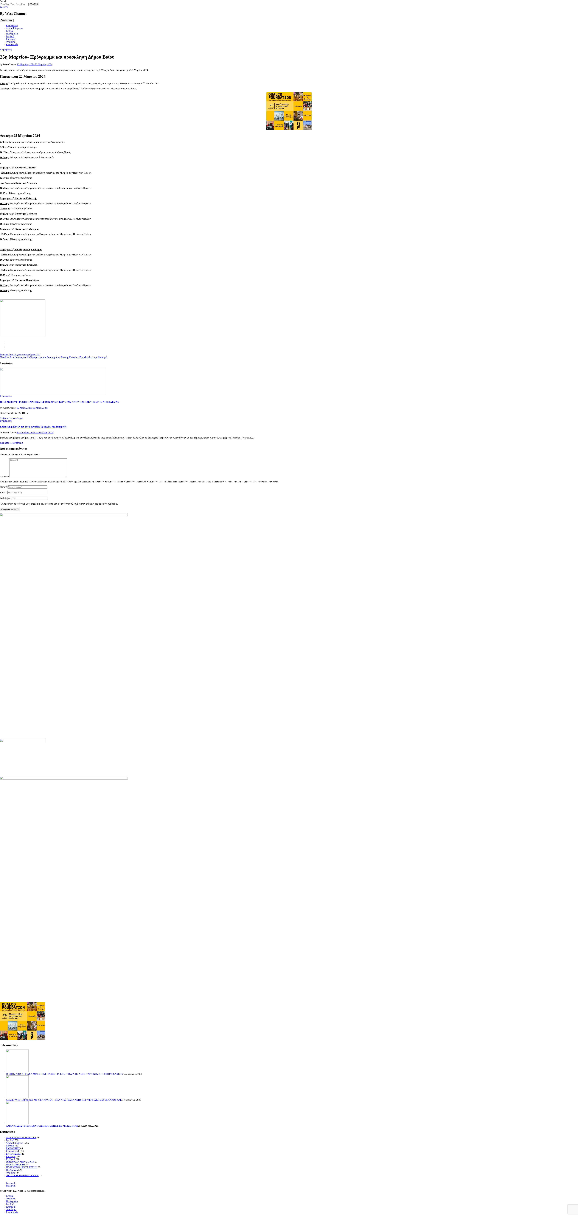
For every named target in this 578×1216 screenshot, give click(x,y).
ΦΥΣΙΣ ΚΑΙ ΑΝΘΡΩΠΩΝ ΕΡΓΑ (22, 1175)
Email (3, 492)
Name (3, 487)
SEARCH (34, 4)
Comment (4, 476)
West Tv (4, 7)
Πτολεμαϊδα (12, 33)
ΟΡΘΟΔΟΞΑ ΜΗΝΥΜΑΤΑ (20, 1162)
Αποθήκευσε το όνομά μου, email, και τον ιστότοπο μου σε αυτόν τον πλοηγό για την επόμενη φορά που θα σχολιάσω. (60, 503)
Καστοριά (10, 39)
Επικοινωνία (12, 44)
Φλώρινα (10, 41)
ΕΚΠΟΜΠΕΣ (13, 1148)
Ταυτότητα (11, 1209)
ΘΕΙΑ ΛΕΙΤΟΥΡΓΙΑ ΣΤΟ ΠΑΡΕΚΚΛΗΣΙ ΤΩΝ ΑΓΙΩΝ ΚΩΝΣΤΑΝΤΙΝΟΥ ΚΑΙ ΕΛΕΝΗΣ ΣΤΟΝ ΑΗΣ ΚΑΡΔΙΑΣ (59, 402)
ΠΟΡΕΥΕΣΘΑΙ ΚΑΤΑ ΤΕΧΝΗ (21, 1167)
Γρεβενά (10, 36)
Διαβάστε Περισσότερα (11, 418)
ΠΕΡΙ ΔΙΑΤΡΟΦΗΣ (15, 1164)
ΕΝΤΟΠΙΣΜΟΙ (13, 1153)
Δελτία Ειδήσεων (14, 28)
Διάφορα (10, 1145)
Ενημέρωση (12, 25)
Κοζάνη (9, 31)
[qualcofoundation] (289, 129)
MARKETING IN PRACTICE (21, 1137)
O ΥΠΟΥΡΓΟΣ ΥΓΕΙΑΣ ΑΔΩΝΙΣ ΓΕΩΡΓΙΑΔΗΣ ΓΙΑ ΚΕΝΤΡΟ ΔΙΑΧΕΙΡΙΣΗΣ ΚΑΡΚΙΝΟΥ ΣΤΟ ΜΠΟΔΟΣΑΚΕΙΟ (64, 1074)
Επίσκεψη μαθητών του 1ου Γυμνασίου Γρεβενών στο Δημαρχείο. (33, 426)
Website (4, 498)
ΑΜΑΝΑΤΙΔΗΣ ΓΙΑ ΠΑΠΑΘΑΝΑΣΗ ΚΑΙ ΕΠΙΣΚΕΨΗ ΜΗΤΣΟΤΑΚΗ (42, 1125)
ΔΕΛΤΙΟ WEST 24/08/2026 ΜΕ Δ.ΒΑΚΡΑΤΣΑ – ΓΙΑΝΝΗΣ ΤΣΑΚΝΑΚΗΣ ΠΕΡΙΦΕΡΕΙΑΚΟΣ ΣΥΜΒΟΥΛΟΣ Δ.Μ (63, 1100)
